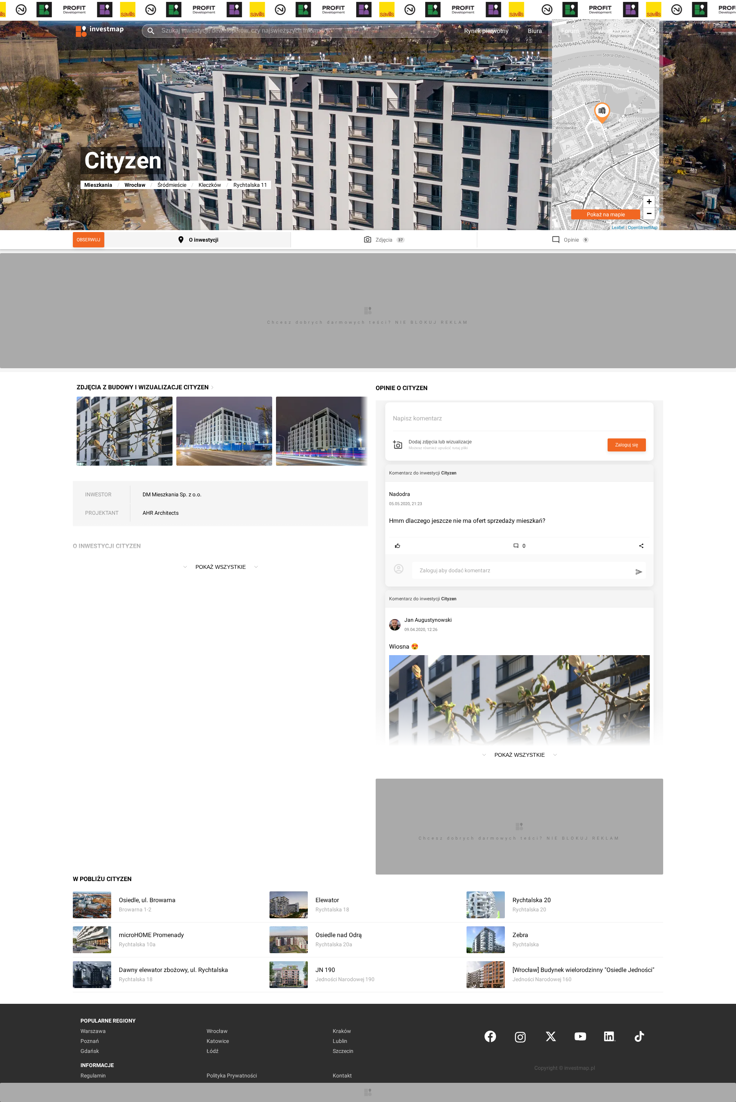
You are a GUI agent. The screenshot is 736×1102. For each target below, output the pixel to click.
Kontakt (342, 1075)
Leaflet (618, 227)
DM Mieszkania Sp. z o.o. (172, 494)
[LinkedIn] (610, 1038)
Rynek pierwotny (486, 31)
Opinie (571, 240)
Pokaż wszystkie (221, 567)
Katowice (218, 1041)
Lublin (340, 1041)
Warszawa (93, 1031)
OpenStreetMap (642, 227)
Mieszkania (98, 185)
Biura (535, 31)
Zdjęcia (384, 240)
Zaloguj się (626, 445)
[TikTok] (639, 1038)
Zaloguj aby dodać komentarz (455, 570)
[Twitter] (551, 1038)
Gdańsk (89, 1051)
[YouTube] (580, 1038)
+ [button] (649, 201)
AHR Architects (161, 513)
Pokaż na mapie (606, 214)
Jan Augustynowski (428, 620)
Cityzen (449, 473)
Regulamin (93, 1075)
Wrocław (135, 185)
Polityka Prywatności (232, 1075)
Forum (570, 31)
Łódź (213, 1051)
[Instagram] (520, 1038)
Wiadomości (615, 31)
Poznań (89, 1041)
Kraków (342, 1031)
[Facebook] (490, 1038)
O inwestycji (204, 240)
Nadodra (399, 494)
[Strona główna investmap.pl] (100, 30)
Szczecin (343, 1051)
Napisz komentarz (417, 418)
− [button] (649, 213)
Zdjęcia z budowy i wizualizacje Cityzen (143, 387)
